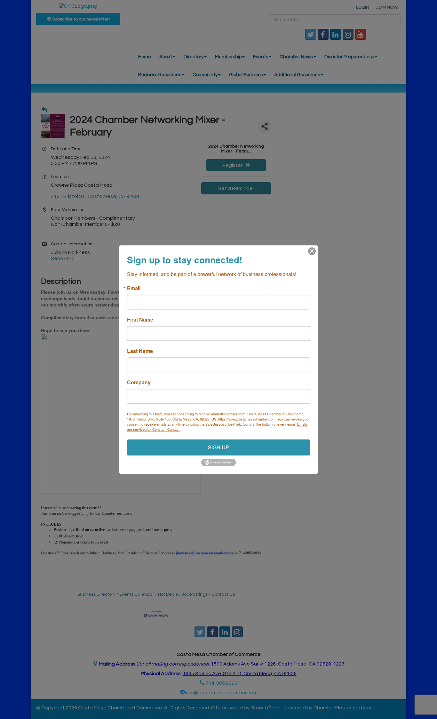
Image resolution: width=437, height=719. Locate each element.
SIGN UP (218, 447)
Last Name (140, 351)
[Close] (312, 251)
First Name (140, 319)
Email (133, 288)
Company (139, 382)
